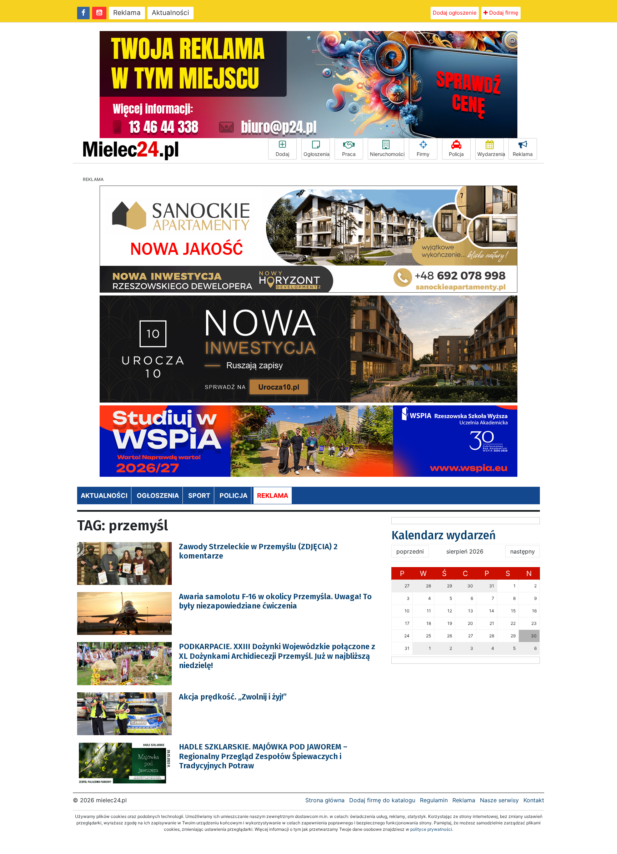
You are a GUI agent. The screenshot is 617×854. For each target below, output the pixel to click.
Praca (349, 154)
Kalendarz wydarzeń (443, 535)
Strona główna (325, 800)
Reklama (127, 13)
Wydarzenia (490, 154)
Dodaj (282, 154)
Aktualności (170, 13)
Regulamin (434, 800)
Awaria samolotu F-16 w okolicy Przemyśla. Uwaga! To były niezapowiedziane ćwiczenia (275, 601)
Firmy (423, 154)
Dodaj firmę (503, 12)
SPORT (199, 495)
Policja (456, 154)
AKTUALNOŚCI (104, 495)
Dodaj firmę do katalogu (382, 800)
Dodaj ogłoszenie (455, 12)
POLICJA (233, 495)
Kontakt (533, 800)
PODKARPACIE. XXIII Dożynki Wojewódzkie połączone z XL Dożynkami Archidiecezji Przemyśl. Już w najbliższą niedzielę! (277, 656)
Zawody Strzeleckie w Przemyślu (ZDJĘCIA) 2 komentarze (258, 551)
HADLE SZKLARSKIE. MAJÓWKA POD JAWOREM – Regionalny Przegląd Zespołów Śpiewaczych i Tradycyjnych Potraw (263, 756)
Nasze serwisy (499, 800)
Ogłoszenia (317, 154)
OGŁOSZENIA (158, 495)
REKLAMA (272, 495)
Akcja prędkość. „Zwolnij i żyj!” (233, 697)
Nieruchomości (387, 154)
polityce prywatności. (431, 829)
